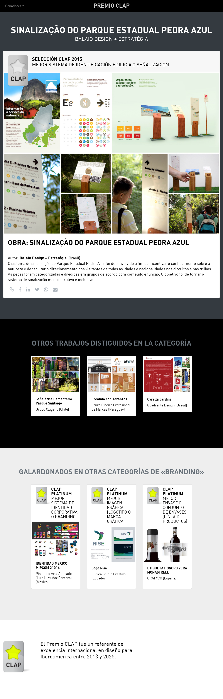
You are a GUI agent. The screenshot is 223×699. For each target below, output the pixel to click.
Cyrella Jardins (159, 399)
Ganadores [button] (13, 6)
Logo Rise (99, 568)
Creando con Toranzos (109, 399)
